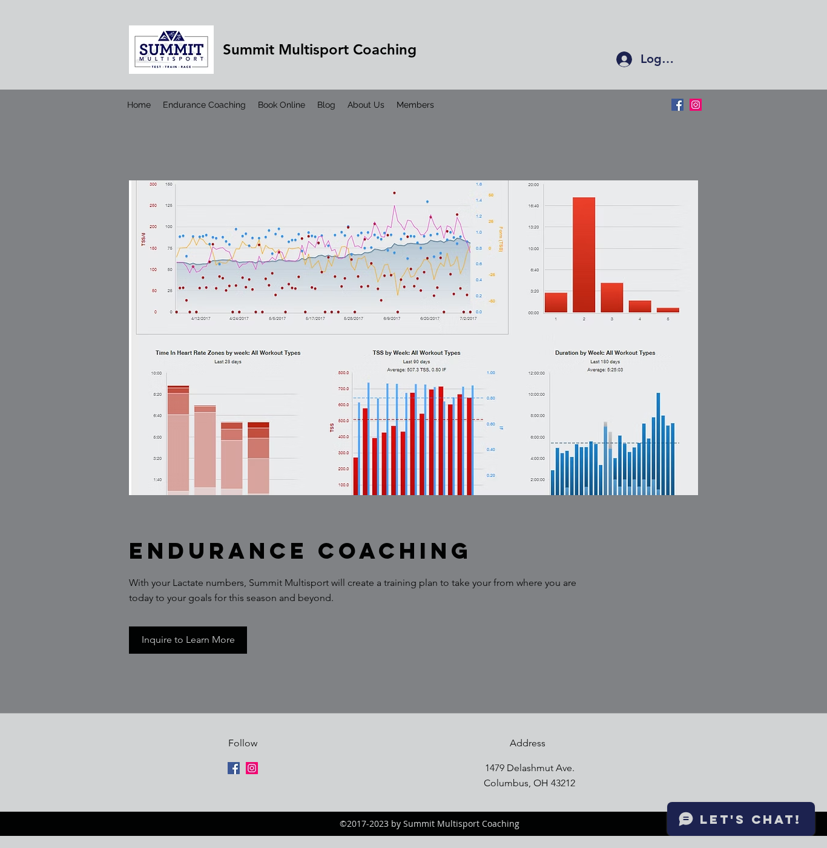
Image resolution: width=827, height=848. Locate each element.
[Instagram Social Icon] (696, 105)
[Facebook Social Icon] (677, 105)
